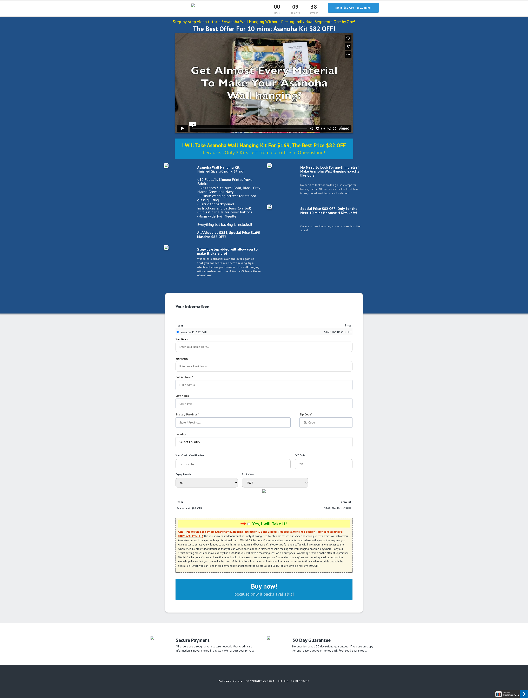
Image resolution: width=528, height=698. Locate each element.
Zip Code (305, 414)
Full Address (184, 377)
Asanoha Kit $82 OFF (194, 332)
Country (181, 434)
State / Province (187, 414)
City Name (182, 396)
